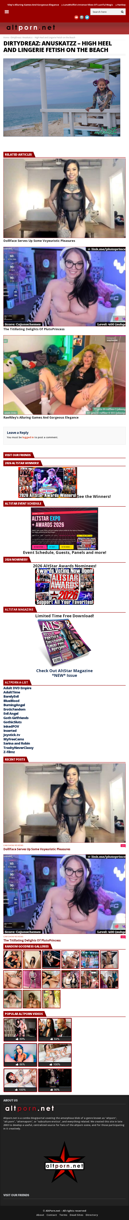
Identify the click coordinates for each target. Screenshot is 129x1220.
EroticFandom (14, 709)
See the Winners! (94, 496)
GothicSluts (12, 722)
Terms (63, 1214)
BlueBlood (11, 700)
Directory (92, 1214)
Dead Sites (76, 1214)
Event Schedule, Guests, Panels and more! (64, 552)
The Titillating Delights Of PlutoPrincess (33, 329)
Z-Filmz (9, 752)
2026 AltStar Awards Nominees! (64, 565)
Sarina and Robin (16, 743)
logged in (28, 437)
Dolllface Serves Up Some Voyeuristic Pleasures (39, 241)
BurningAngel (14, 705)
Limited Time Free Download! (64, 615)
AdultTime (11, 692)
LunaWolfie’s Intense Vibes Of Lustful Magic (47, 4)
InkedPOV (11, 726)
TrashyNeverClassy (18, 747)
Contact (52, 1214)
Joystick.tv (11, 735)
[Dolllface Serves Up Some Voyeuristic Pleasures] (64, 198)
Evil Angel (10, 713)
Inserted (9, 730)
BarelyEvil (11, 696)
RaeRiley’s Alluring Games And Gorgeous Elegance (41, 417)
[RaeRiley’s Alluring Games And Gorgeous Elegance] (64, 375)
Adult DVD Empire (17, 688)
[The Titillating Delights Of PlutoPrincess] (64, 286)
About (40, 1214)
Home (6, 37)
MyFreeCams (13, 739)
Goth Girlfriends (15, 718)
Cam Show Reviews (13, 845)
